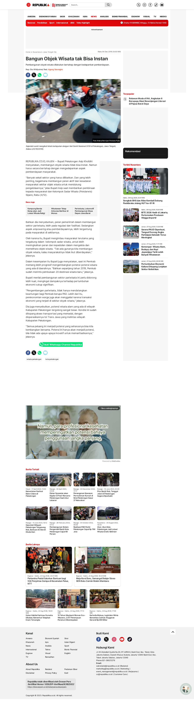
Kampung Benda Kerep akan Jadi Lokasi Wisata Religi (36, 210)
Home (28, 52)
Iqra (46, 642)
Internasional (62, 23)
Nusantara (37, 52)
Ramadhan (49, 657)
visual (146, 16)
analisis (104, 16)
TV (155, 16)
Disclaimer (30, 673)
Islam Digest (69, 642)
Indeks (163, 16)
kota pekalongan (52, 359)
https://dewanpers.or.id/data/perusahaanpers (47, 687)
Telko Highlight (83, 23)
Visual (47, 653)
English (67, 653)
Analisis (48, 646)
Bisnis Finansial (120, 16)
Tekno (47, 649)
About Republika (33, 669)
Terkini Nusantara (132, 164)
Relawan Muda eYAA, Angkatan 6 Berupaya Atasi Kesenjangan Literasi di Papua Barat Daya (147, 101)
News (28, 646)
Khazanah (30, 642)
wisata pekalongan (34, 359)
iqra (85, 16)
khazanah (73, 16)
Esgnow (29, 653)
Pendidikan (42, 23)
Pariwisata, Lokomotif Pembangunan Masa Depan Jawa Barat (84, 210)
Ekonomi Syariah (47, 16)
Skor (66, 638)
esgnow (135, 16)
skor (62, 16)
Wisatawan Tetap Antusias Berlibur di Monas (59, 210)
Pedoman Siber (70, 669)
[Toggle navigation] (28, 5)
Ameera (29, 638)
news (93, 16)
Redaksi (48, 669)
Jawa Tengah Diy (49, 52)
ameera (31, 16)
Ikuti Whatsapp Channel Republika (63, 344)
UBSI (72, 23)
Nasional (31, 23)
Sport (51, 23)
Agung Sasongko (55, 69)
